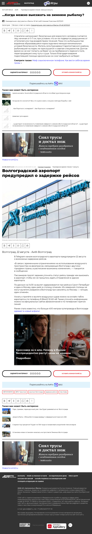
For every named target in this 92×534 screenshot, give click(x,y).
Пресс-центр (73, 476)
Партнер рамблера (38, 525)
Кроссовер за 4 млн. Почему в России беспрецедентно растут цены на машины (43, 352)
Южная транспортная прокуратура (15, 240)
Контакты (21, 476)
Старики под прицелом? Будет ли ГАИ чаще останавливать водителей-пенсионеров (44, 425)
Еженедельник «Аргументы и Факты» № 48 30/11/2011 (50, 25)
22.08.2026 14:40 (8, 167)
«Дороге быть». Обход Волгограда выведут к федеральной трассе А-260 (39, 417)
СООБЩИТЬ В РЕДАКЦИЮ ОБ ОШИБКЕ (31, 481)
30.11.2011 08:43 (7, 10)
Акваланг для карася (20, 116)
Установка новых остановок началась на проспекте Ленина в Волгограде (40, 432)
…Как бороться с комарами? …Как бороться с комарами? (33, 108)
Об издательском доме (58, 476)
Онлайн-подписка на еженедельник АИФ (50, 478)
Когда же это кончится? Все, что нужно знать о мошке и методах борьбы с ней (41, 101)
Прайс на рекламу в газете (37, 476)
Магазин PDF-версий (25, 478)
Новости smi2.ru (10, 160)
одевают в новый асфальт (27, 311)
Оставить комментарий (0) (72, 72)
